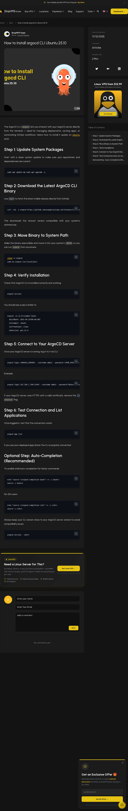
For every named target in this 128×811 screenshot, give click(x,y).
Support (80, 11)
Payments (57, 11)
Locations (43, 11)
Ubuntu (76, 134)
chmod (9, 258)
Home (18, 11)
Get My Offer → (102, 799)
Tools (90, 11)
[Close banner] (124, 2)
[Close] (122, 762)
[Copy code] (76, 171)
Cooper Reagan (23, 35)
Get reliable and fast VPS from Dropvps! (65, 2)
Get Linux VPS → (69, 568)
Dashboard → (119, 11)
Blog (70, 11)
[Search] (97, 11)
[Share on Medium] (108, 69)
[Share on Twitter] (96, 69)
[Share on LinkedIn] (119, 69)
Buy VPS (29, 11)
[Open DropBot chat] (122, 804)
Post (73, 628)
